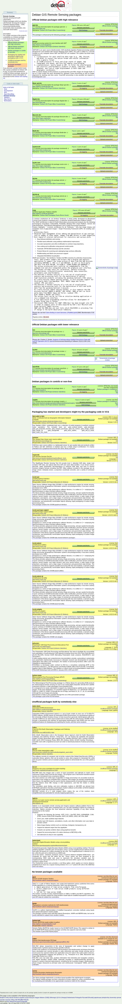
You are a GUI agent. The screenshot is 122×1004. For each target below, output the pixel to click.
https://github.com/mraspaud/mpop (44, 679)
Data (5, 89)
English (2, 997)
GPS (5, 92)
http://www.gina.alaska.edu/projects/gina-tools (47, 421)
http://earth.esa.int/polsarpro (42, 646)
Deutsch (16, 997)
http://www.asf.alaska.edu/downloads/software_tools (49, 458)
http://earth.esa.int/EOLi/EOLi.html (43, 732)
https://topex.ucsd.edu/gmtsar (42, 45)
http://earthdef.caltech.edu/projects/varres (46, 974)
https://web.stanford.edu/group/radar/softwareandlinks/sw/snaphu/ (54, 403)
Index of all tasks (8, 87)
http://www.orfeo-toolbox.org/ (42, 134)
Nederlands (71, 997)
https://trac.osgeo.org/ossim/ (42, 118)
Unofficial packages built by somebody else (17, 61)
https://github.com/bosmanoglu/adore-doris (46, 709)
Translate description (23, 31)
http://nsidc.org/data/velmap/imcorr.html (45, 770)
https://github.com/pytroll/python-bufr (44, 924)
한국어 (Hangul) (62, 997)
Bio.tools (46, 317)
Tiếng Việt (14, 1000)
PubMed (70, 312)
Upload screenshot (106, 34)
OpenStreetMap (9, 94)
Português (78, 997)
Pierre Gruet (64, 215)
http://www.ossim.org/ (39, 480)
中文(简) (20, 1000)
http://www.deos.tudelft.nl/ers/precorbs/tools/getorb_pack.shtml (53, 752)
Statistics (7, 97)
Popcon (74, 25)
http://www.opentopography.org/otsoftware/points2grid (50, 845)
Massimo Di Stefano (61, 482)
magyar (37, 997)
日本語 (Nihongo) (50, 997)
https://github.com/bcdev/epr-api (43, 86)
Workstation (8, 101)
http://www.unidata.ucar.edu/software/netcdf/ (47, 370)
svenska (7, 1000)
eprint (75, 312)
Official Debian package (110, 26)
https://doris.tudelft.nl (39, 390)
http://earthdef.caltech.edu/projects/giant (45, 880)
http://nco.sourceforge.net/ (41, 333)
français (31, 997)
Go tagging (83, 47)
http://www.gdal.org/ (39, 28)
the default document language (17, 1001)
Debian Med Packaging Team (49, 215)
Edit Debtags (83, 30)
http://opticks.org (38, 803)
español (22, 997)
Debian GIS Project (46, 30)
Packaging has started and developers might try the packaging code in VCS (16, 56)
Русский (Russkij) (88, 997)
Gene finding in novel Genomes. (56, 312)
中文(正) (26, 1000)
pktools (69, 35)
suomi (27, 997)
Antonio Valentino (59, 46)
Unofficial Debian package (109, 709)
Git (117, 27)
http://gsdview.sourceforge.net (42, 441)
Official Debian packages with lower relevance (16, 47)
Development (8, 91)
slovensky (113, 997)
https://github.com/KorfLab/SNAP (43, 213)
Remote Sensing (9, 96)
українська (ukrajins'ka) (101, 997)
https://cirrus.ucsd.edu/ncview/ (42, 353)
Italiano (42, 997)
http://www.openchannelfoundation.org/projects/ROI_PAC (51, 942)
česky (7, 997)
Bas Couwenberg (59, 30)
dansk (11, 997)
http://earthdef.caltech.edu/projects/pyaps (46, 907)
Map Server (7, 99)
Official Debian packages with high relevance (16, 43)
